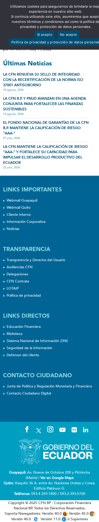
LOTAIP (13, 288)
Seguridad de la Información (29, 348)
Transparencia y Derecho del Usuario (36, 260)
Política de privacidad (24, 295)
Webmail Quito (18, 207)
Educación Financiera (24, 326)
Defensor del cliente (23, 355)
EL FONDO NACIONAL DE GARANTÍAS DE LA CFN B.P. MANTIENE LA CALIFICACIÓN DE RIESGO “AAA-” (46, 128)
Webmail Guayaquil (22, 200)
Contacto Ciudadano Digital (29, 393)
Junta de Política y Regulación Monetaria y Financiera (49, 386)
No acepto (68, 34)
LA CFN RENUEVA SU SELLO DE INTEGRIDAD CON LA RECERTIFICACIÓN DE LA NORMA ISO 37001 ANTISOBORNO (43, 79)
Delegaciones (17, 274)
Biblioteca (14, 333)
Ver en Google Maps (57, 477)
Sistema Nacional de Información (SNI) (37, 340)
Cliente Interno (19, 214)
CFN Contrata (18, 281)
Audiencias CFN (19, 267)
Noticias (13, 228)
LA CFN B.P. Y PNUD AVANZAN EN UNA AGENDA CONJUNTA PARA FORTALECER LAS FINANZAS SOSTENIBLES (44, 104)
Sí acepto (44, 34)
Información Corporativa (26, 221)
